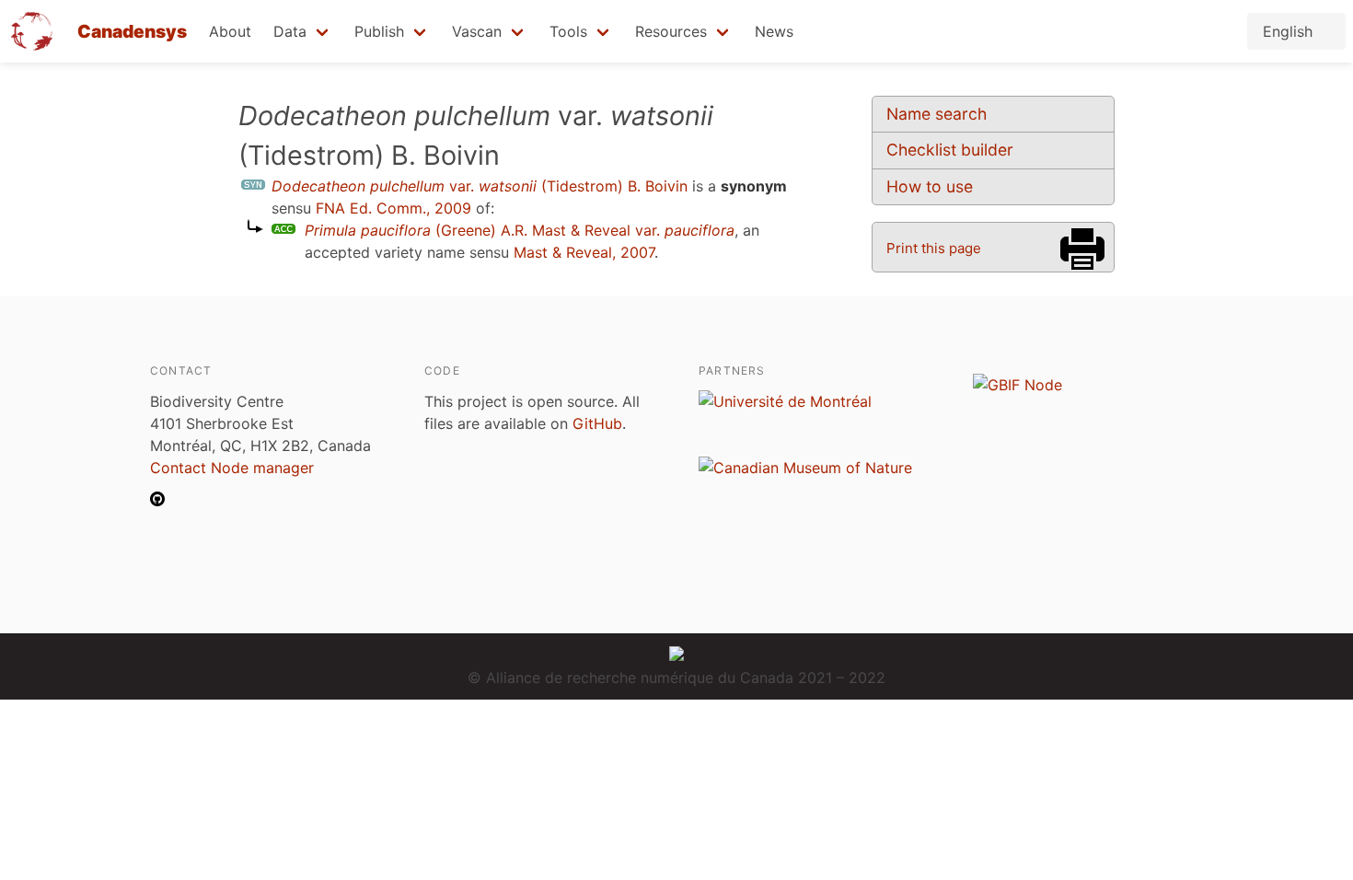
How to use (929, 186)
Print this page (933, 248)
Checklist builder (949, 149)
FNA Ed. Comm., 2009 (393, 208)
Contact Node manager (232, 467)
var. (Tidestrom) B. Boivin (480, 186)
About (230, 31)
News (774, 31)
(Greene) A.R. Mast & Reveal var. (519, 230)
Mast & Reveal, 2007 (584, 252)
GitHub (597, 423)
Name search (936, 113)
